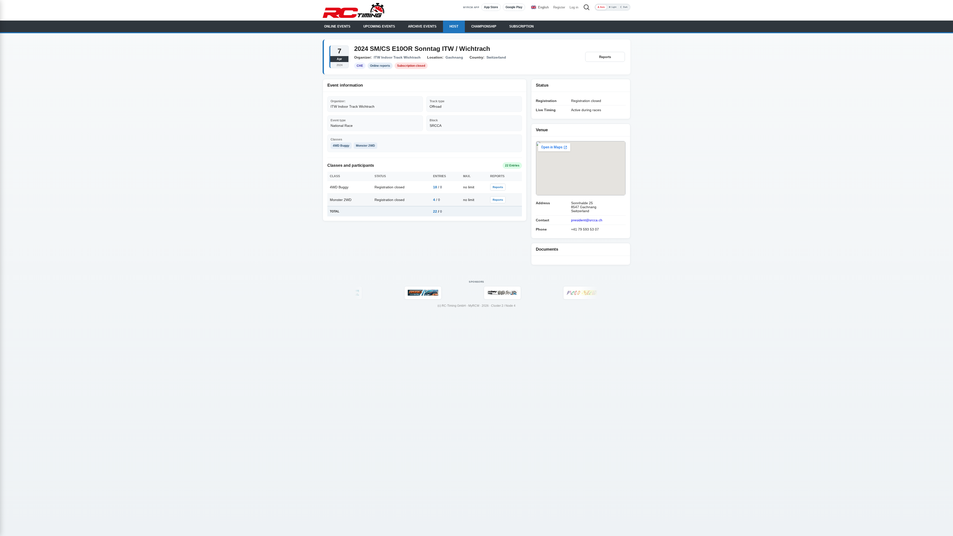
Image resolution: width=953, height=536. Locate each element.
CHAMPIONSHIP (483, 26)
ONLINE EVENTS (337, 26)
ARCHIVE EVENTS (422, 26)
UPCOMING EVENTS (379, 26)
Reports (605, 57)
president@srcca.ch (586, 220)
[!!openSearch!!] (586, 7)
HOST (453, 26)
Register (559, 7)
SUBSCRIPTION (521, 26)
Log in (574, 7)
